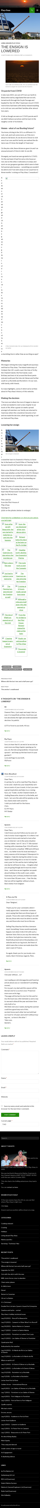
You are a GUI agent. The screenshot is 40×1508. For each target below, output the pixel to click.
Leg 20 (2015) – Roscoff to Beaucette (14, 1318)
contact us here (12, 1187)
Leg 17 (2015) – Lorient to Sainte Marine (15, 1330)
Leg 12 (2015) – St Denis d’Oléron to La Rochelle (18, 1364)
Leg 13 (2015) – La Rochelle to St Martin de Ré (17, 1356)
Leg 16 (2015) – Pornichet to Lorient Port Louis (17, 1334)
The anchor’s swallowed (10, 688)
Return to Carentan (8, 1294)
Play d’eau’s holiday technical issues (13, 1314)
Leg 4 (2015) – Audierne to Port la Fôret (15, 1416)
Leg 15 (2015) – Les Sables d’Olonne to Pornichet (18, 1338)
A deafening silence (8, 1456)
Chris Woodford (10, 774)
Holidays (4, 1231)
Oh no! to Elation (7, 1298)
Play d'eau (5, 10)
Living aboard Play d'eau (10, 43)
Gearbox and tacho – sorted (11, 1310)
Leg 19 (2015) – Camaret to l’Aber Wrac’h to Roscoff (19, 1322)
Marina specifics (6, 1239)
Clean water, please (8, 1282)
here (6, 1206)
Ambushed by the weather (10, 1346)
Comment (5, 1049)
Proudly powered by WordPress (10, 1505)
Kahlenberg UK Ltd (7, 1475)
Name (4, 1078)
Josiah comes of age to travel (11, 1448)
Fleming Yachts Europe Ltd (12, 669)
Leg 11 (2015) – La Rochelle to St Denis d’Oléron (18, 1368)
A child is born (6, 1286)
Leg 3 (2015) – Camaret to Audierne (13, 1424)
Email (3, 1087)
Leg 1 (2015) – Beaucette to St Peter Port (15, 1432)
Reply (8, 731)
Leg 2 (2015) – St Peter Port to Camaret (15, 1428)
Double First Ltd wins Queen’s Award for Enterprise (19, 1306)
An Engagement (6, 1452)
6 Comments (27, 55)
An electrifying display (8, 1436)
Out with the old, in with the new (12, 1274)
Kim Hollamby (5, 1495)
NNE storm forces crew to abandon (13, 1278)
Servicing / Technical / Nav (10, 1243)
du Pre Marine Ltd (7, 1471)
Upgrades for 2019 (7, 1270)
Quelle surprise (6, 1404)
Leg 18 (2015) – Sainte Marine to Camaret (15, 1326)
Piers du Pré (19, 55)
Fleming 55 (17, 666)
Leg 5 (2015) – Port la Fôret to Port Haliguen (16, 1400)
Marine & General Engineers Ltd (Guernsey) (16, 1487)
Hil (5, 707)
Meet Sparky (5, 1440)
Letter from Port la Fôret (9, 1380)
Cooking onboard (7, 1223)
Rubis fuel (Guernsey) (8, 1491)
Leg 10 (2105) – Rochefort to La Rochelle (15, 1372)
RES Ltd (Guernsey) (8, 1479)
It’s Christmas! (6, 1302)
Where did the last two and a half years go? (17, 680)
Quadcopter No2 (7, 1342)
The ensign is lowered (8, 1262)
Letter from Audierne (8, 1420)
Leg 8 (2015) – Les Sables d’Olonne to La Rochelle (18, 1388)
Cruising (4, 1227)
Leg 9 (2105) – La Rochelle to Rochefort (14, 1376)
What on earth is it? (8, 1360)
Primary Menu (37, 10)
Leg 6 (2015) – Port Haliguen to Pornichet (15, 1396)
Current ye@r (6, 1121)
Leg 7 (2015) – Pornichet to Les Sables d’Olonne (17, 1392)
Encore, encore (6, 1412)
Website (4, 1097)
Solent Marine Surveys (9, 1483)
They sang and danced (9, 1444)
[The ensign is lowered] (21, 652)
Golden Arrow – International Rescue (14, 1384)
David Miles (7, 666)
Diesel (3, 1290)
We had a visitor (6, 1408)
